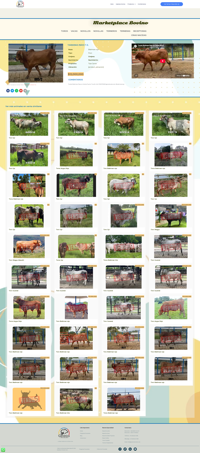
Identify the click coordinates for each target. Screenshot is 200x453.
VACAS (74, 31)
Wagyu (157, 229)
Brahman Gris (113, 260)
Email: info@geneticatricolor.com (132, 442)
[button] (8, 90)
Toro (22, 84)
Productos (131, 4)
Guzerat (157, 260)
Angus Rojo (65, 168)
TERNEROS (111, 31)
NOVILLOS (85, 31)
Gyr (14, 138)
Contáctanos (142, 4)
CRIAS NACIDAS (138, 35)
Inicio (112, 4)
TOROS (64, 31)
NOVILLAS (98, 31)
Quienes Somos (120, 4)
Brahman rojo (93, 49)
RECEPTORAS (139, 31)
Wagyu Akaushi (18, 260)
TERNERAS (125, 31)
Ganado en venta (15, 84)
